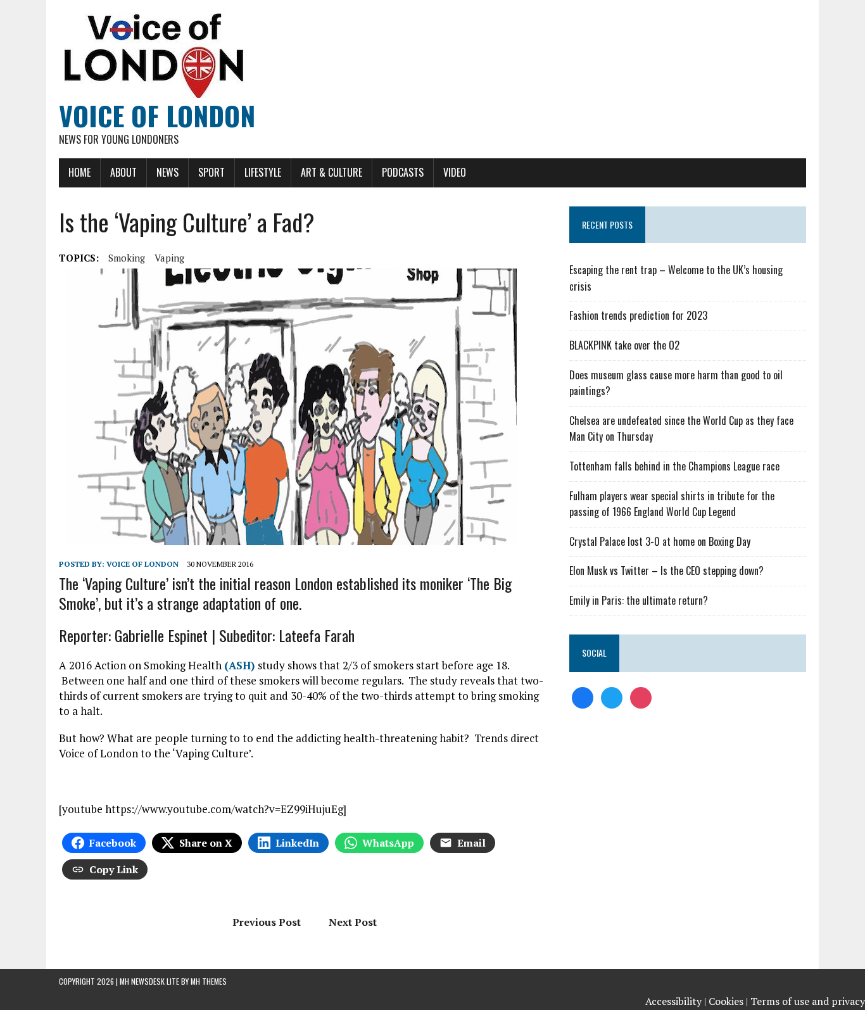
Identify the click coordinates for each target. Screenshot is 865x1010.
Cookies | (728, 1001)
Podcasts (403, 172)
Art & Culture (331, 172)
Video (454, 172)
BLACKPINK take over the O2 (624, 345)
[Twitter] (611, 697)
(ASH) (241, 665)
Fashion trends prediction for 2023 (638, 315)
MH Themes (209, 981)
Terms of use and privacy (807, 1001)
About (123, 172)
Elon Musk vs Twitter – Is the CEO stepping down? (666, 570)
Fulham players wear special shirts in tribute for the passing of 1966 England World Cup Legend (671, 504)
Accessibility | (675, 1001)
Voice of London (142, 564)
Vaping (169, 257)
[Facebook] (582, 697)
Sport (211, 172)
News (167, 172)
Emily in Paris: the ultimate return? (638, 600)
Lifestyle (262, 172)
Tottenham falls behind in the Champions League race (674, 466)
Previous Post (266, 922)
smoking (126, 257)
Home (79, 172)
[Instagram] (641, 697)
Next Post (353, 922)
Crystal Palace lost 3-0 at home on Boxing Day (659, 541)
